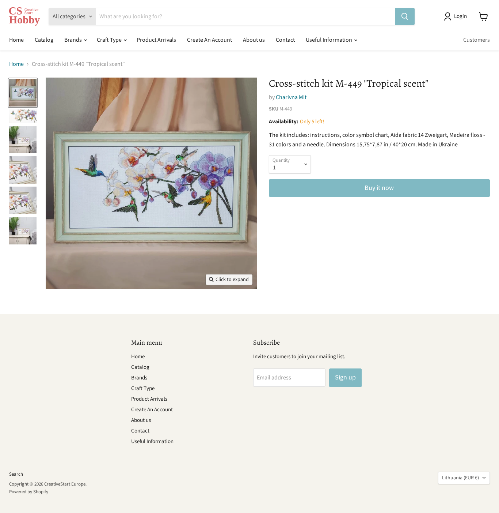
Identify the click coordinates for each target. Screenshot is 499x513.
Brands (73, 40)
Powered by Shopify (28, 491)
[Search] (405, 16)
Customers (476, 40)
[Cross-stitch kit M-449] (22, 92)
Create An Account (209, 40)
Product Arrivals (156, 40)
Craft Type (110, 40)
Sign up (345, 377)
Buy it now (379, 187)
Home (16, 40)
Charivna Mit (291, 97)
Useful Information (329, 40)
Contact (285, 40)
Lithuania (460, 478)
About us (254, 40)
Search (16, 474)
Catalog (44, 40)
